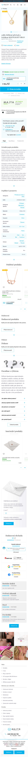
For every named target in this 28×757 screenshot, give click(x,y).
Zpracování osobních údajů (9, 703)
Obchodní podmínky (8, 700)
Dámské (22, 241)
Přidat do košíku (15, 89)
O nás (4, 671)
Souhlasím (19, 752)
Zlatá (18, 235)
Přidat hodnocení (8, 329)
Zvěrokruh (21, 214)
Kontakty (5, 668)
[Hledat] (10, 4)
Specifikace (12, 141)
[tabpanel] (11, 20)
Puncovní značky (7, 721)
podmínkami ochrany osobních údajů (13, 519)
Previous (21, 309)
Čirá (23, 235)
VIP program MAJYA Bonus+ (10, 676)
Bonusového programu (18, 103)
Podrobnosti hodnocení (20, 41)
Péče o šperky (6, 713)
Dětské (16, 243)
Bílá (16, 237)
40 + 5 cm (21, 226)
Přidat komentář (8, 350)
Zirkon (22, 218)
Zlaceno (22, 222)
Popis (4, 141)
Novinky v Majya (7, 679)
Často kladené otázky (8, 719)
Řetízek (22, 207)
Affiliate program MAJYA (9, 682)
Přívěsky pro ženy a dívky (19, 195)
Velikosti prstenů (7, 710)
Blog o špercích (7, 673)
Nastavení (14, 748)
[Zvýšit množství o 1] (24, 83)
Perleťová (21, 237)
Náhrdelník (21, 205)
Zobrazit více (14, 625)
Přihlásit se (8, 523)
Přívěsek (21, 203)
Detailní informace (6, 63)
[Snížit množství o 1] (18, 83)
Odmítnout (8, 752)
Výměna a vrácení (7, 692)
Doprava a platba (7, 697)
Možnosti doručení (9, 74)
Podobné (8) (20, 141)
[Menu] (25, 5)
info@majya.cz (9, 129)
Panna (22, 231)
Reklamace (5, 695)
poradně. (19, 135)
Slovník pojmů (6, 724)
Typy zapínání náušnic (8, 716)
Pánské (22, 243)
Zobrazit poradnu (14, 424)
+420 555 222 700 (10, 126)
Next (25, 309)
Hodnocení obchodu (14, 535)
